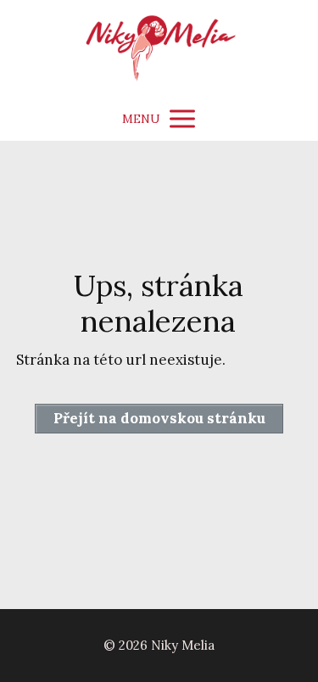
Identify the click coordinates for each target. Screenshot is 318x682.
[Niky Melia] (159, 48)
